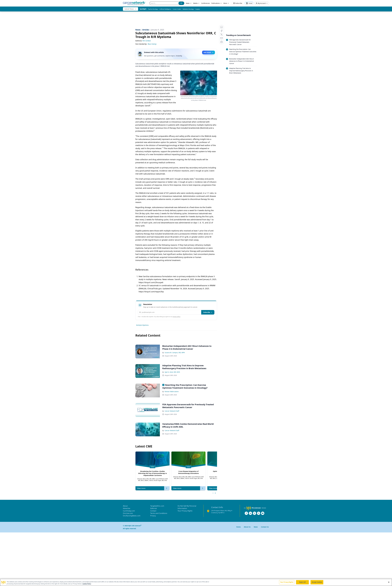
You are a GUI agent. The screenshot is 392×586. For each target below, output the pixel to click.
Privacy (153, 516)
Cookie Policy (86, 584)
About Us (247, 527)
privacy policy (176, 316)
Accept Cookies (317, 582)
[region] (196, 582)
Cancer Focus (129, 9)
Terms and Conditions (158, 513)
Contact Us (265, 527)
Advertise (126, 508)
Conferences (205, 3)
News (188, 3)
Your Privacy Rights (185, 511)
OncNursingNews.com (131, 516)
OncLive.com (128, 513)
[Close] (388, 582)
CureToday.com (129, 511)
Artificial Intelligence (165, 9)
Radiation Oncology (188, 9)
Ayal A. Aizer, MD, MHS (172, 372)
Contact (153, 511)
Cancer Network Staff (172, 411)
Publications (215, 3)
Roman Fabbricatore (172, 391)
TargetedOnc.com (157, 506)
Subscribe (206, 312)
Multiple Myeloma (142, 325)
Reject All (302, 582)
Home (238, 527)
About (125, 506)
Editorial (153, 508)
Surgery (197, 9)
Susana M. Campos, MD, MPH (175, 352)
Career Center (177, 9)
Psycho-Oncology (153, 9)
